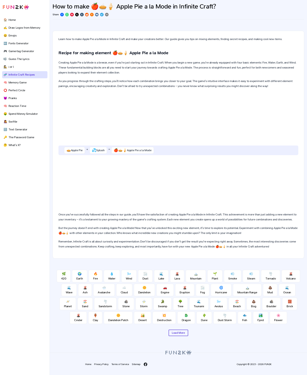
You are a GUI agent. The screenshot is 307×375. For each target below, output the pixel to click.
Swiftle (10, 121)
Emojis (10, 35)
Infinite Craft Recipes (19, 74)
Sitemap (136, 364)
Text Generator (15, 129)
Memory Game (15, 82)
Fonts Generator (16, 43)
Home (10, 20)
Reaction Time (15, 106)
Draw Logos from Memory (22, 27)
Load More (178, 332)
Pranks (10, 98)
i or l (9, 66)
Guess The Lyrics (16, 59)
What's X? (12, 145)
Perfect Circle (14, 90)
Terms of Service (120, 364)
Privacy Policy (101, 364)
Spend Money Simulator (21, 113)
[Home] (16, 7)
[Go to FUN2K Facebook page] (145, 364)
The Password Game (19, 137)
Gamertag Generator (19, 51)
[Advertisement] (178, 117)
